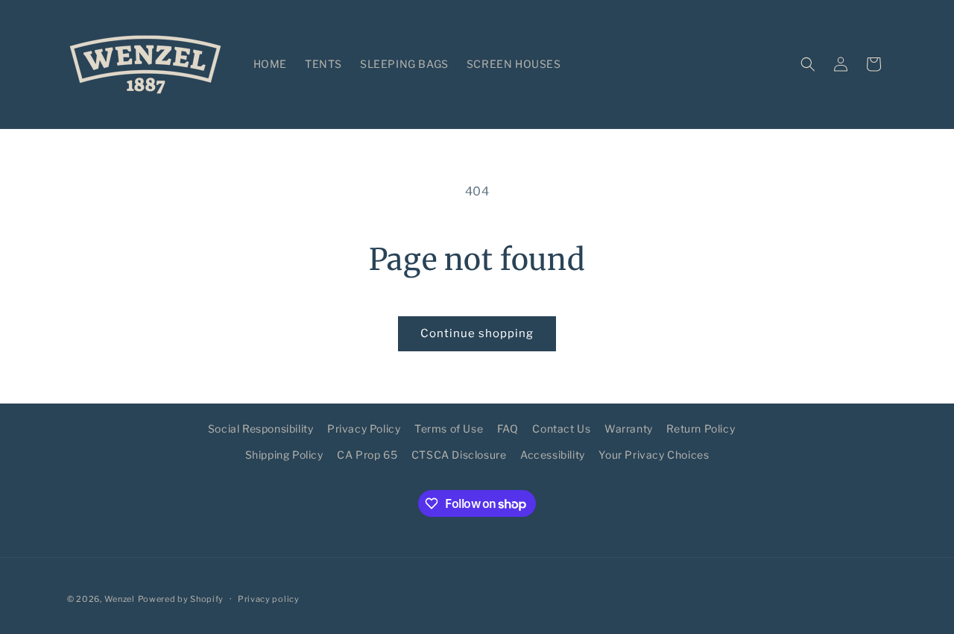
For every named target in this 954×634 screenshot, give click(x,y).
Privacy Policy (363, 428)
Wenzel (119, 599)
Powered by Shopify (181, 599)
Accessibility (552, 454)
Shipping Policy (284, 454)
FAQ (508, 428)
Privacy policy (269, 599)
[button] (808, 64)
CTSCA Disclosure (459, 454)
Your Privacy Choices (653, 454)
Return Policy (700, 428)
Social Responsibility (261, 428)
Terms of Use (448, 428)
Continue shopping (477, 333)
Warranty (628, 428)
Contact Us (561, 428)
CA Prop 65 (367, 454)
